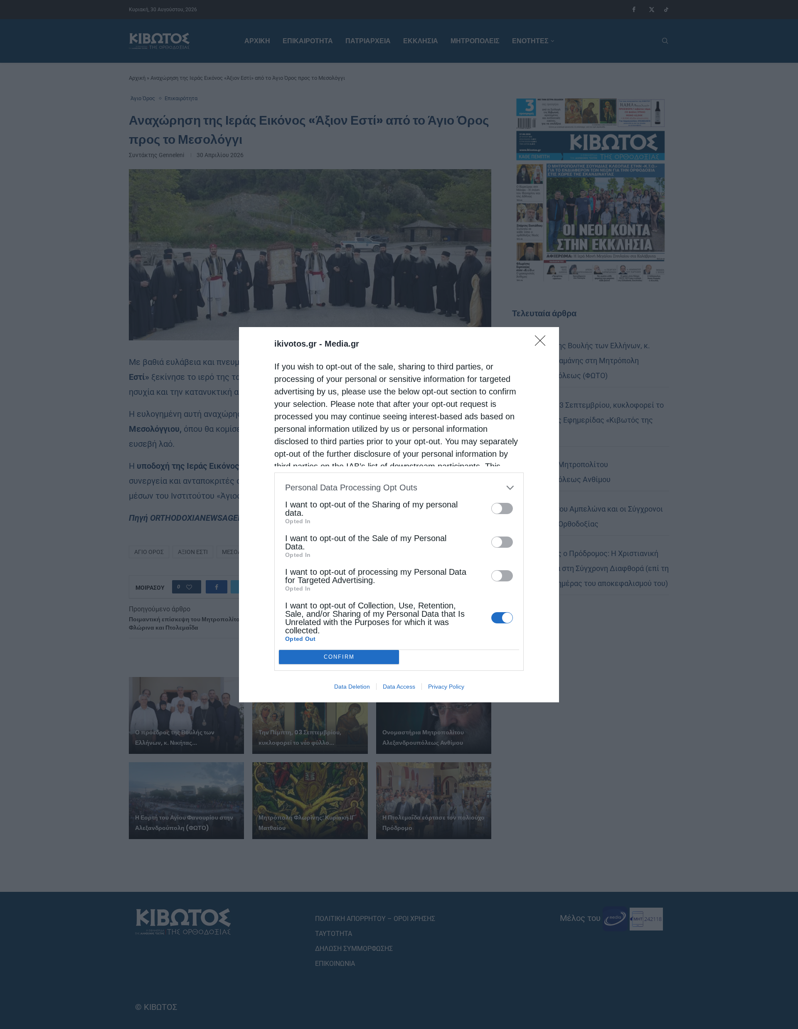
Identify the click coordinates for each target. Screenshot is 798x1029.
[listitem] (399, 487)
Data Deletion (352, 686)
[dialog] (399, 514)
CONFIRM (339, 657)
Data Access (399, 686)
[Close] (543, 343)
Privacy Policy (446, 686)
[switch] (502, 508)
